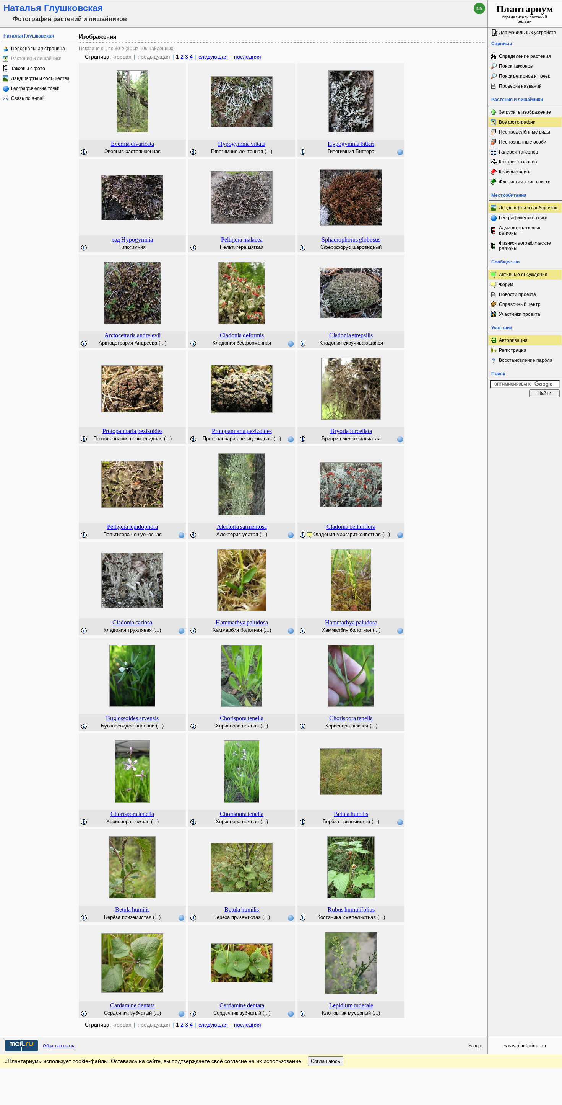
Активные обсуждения (523, 274)
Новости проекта (517, 294)
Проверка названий (520, 86)
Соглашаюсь (325, 1061)
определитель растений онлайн (524, 13)
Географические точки (35, 88)
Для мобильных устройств (527, 32)
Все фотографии (517, 122)
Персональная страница (38, 48)
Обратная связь (58, 1045)
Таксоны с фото (28, 68)
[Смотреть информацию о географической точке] (400, 152)
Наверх (475, 1045)
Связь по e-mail (28, 98)
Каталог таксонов (518, 162)
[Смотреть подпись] (84, 152)
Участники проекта (519, 314)
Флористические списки (525, 182)
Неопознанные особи (522, 142)
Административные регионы (520, 230)
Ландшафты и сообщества (40, 78)
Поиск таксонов (516, 66)
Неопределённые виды (524, 132)
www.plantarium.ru (525, 1045)
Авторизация (513, 340)
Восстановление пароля (525, 360)
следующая (213, 57)
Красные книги (515, 172)
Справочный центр (520, 304)
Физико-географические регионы (525, 245)
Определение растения (525, 56)
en (479, 8)
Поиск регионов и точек (524, 76)
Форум (506, 284)
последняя (247, 57)
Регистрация (512, 350)
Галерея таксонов (518, 152)
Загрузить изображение (525, 112)
